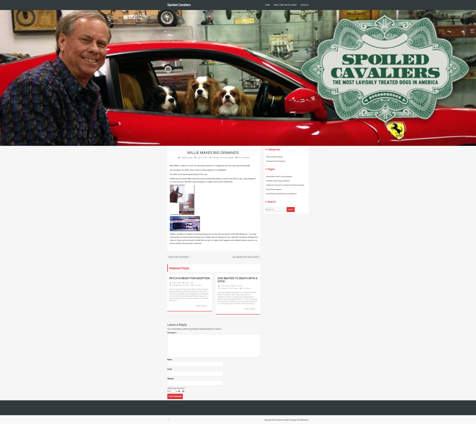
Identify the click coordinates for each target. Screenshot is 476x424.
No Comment (244, 157)
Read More (201, 306)
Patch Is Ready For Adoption (189, 278)
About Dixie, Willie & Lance (285, 5)
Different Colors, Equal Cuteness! (278, 181)
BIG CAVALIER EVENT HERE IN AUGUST (246, 257)
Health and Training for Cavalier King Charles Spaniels (285, 185)
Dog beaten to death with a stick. (237, 280)
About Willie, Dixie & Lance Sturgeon (279, 176)
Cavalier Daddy (187, 157)
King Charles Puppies (273, 189)
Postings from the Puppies (223, 157)
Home (267, 5)
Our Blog (304, 5)
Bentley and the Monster (179, 257)
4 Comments (246, 288)
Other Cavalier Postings (274, 157)
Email (169, 369)
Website (170, 379)
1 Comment (197, 285)
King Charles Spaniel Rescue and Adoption (281, 194)
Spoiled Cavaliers (179, 5)
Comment (172, 333)
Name (169, 360)
